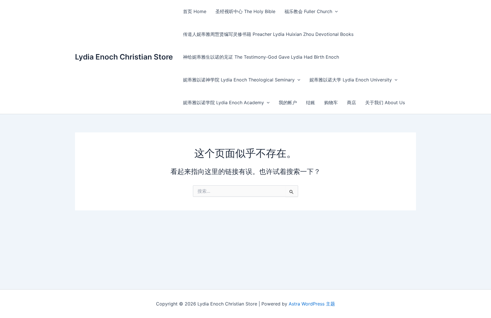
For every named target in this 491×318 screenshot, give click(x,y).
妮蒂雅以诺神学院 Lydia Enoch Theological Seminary (239, 80)
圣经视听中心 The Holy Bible (245, 11)
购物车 (331, 102)
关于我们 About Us (385, 102)
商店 (351, 102)
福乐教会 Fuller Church (308, 11)
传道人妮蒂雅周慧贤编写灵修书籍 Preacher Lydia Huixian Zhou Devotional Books (268, 34)
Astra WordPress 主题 (312, 304)
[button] (335, 11)
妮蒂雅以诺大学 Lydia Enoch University (350, 80)
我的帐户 (288, 102)
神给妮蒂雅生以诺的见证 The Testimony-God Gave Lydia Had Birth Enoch (261, 57)
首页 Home (194, 11)
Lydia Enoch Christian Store (124, 56)
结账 (310, 102)
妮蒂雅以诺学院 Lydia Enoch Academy (223, 102)
